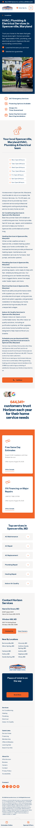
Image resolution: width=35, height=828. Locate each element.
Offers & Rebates (7, 742)
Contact (5, 768)
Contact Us (9, 631)
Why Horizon (6, 759)
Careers (4, 765)
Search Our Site (7, 748)
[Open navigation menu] (31, 8)
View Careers (22, 631)
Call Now (19, 380)
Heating (4, 713)
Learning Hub (6, 745)
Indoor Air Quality (8, 722)
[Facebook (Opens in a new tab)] (3, 786)
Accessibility (6, 774)
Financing (5, 736)
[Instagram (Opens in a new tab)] (10, 786)
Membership (6, 739)
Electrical (5, 719)
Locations (8, 15)
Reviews (5, 762)
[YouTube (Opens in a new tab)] (14, 786)
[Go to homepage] (7, 8)
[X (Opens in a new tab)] (7, 786)
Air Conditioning (7, 710)
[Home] (17, 667)
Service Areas (6, 733)
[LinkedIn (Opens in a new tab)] (18, 786)
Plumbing (5, 716)
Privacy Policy (6, 771)
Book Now (17, 695)
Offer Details (9, 469)
